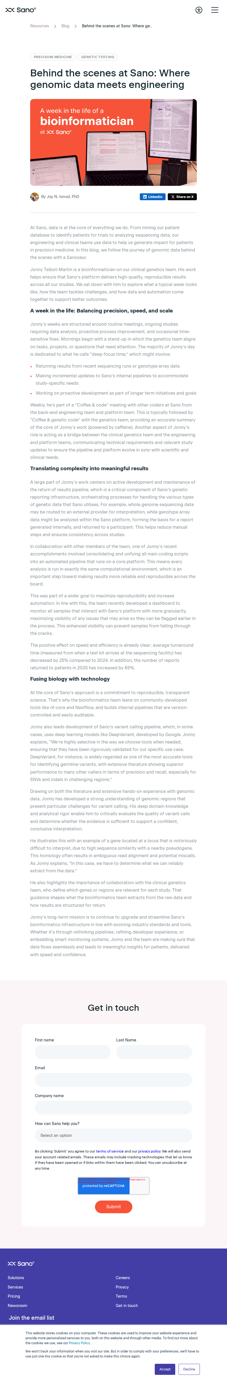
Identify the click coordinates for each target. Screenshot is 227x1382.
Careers (123, 1278)
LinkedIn (155, 197)
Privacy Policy (79, 1343)
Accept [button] (165, 1369)
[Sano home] (21, 9)
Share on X (185, 197)
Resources (39, 26)
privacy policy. (149, 1151)
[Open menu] (214, 10)
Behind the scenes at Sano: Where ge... (117, 26)
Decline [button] (189, 1369)
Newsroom (17, 1305)
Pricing (14, 1296)
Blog (65, 26)
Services (15, 1287)
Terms (121, 1296)
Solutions (16, 1278)
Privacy (122, 1287)
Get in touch (127, 1305)
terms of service (110, 1151)
